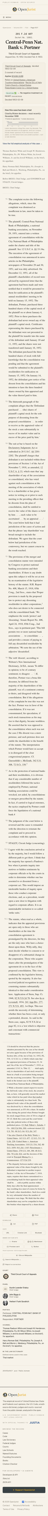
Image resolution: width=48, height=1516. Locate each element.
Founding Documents (12, 1457)
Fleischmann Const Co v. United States (21, 88)
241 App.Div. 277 (33, 1002)
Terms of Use (8, 1509)
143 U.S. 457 (24, 1138)
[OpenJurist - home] (24, 9)
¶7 (7, 771)
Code (5, 1436)
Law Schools (8, 1450)
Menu (8, 17)
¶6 (7, 658)
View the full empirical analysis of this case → (22, 144)
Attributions (38, 1505)
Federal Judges (9, 1443)
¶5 (7, 556)
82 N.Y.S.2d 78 (22, 998)
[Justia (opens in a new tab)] (34, 1423)
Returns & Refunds (21, 1505)
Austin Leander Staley (19, 1288)
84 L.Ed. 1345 (23, 1147)
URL (7, 1233)
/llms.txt (6, 1478)
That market (8, 1358)
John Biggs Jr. (15, 1295)
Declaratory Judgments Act (22, 447)
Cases (5, 1433)
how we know (17, 96)
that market (37, 1097)
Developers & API (10, 1475)
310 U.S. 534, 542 (33, 1144)
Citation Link (22, 1233)
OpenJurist (7, 28)
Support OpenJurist (24, 1490)
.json (15, 1371)
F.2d (26, 28)
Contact (6, 1505)
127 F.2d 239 (25, 1160)
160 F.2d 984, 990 (18, 1128)
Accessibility (29, 1502)
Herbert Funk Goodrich (19, 1301)
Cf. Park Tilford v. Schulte (32, 1125)
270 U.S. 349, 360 (26, 1150)
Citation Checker (10, 1464)
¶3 (7, 401)
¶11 (6, 919)
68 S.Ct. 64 (20, 1131)
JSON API (7, 1482)
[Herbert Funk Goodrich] (5, 1303)
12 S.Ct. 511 (36, 1138)
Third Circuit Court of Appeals (24, 54)
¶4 (7, 443)
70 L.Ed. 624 (16, 1153)
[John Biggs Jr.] (5, 1296)
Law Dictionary (9, 1440)
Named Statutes (10, 1454)
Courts (6, 1447)
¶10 (6, 849)
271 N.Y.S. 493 (16, 1006)
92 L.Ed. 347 (31, 1131)
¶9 (7, 843)
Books (5, 1460)
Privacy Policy (23, 1509)
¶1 (7, 199)
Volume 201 (18, 28)
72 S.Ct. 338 (19, 764)
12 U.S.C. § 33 (17, 76)
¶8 (7, 820)
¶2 (7, 221)
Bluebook (38, 1233)
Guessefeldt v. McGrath (20, 760)
